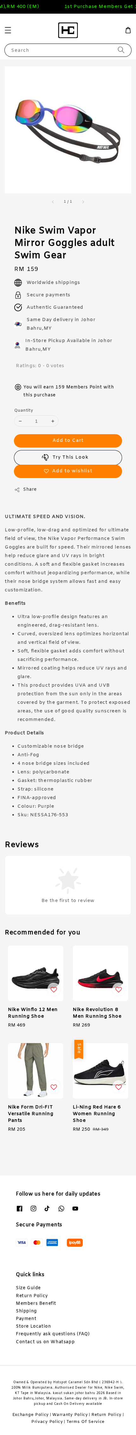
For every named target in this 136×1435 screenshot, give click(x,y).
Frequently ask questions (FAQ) (53, 1334)
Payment (26, 1319)
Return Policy (32, 1296)
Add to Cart (68, 440)
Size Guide (28, 1288)
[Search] (121, 50)
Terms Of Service (85, 1422)
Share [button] (30, 490)
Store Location (33, 1327)
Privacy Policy (47, 1422)
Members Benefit (36, 1304)
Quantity (23, 410)
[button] (8, 30)
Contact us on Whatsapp (45, 1342)
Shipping (26, 1311)
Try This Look (71, 457)
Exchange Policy (30, 1415)
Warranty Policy (70, 1415)
